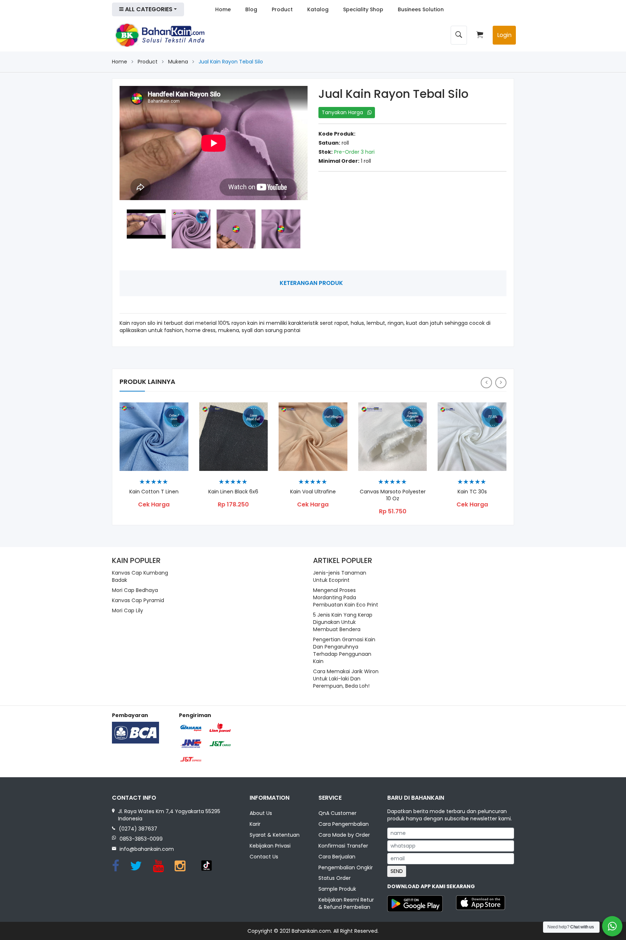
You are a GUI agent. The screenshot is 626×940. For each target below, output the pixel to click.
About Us (261, 813)
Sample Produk (337, 889)
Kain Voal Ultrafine (313, 491)
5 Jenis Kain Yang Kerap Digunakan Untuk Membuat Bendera (342, 622)
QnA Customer (337, 813)
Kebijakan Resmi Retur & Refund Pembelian (346, 903)
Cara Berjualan (336, 856)
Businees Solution (421, 9)
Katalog (318, 9)
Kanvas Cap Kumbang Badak (140, 576)
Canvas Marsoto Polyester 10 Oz (393, 495)
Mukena (178, 61)
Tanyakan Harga (344, 112)
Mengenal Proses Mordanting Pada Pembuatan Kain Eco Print (345, 597)
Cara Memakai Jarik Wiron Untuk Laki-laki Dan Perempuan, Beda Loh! (346, 679)
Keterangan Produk (311, 283)
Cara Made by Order (344, 834)
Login (504, 35)
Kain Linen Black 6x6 (233, 491)
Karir (255, 824)
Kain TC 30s (472, 491)
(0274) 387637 (138, 828)
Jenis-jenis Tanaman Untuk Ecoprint (339, 576)
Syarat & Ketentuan (275, 834)
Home (223, 9)
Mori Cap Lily (127, 610)
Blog (251, 9)
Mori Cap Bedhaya (135, 590)
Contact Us (264, 856)
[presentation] (486, 382)
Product (282, 9)
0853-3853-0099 (141, 838)
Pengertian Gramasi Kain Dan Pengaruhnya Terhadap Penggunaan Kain (344, 650)
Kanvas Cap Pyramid (138, 600)
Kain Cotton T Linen (154, 491)
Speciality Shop (363, 9)
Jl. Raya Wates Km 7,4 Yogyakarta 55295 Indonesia (169, 815)
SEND (397, 871)
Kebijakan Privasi (270, 845)
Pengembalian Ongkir (345, 867)
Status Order (334, 878)
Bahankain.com (311, 931)
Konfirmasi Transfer (343, 845)
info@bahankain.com (147, 849)
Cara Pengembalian (343, 824)
